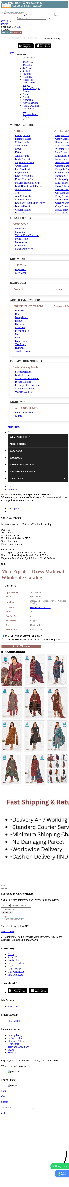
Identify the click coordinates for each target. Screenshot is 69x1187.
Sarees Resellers (23, 371)
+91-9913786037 (12, 2)
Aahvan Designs (31, 88)
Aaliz (25, 94)
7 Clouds (27, 76)
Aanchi (26, 97)
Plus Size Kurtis (23, 169)
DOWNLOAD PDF (14, 652)
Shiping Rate (14, 1021)
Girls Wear (20, 272)
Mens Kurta (21, 228)
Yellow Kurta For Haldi (27, 235)
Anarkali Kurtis (23, 189)
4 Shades (27, 71)
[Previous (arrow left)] (2, 888)
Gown (18, 149)
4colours (27, 73)
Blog (10, 966)
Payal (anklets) (22, 330)
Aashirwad (28, 108)
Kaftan (18, 152)
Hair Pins (20, 347)
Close (19, 26)
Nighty (18, 415)
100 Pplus (28, 62)
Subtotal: (5, 29)
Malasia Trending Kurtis (27, 182)
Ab (24, 111)
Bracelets (19, 310)
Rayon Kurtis (22, 172)
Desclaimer (13, 1044)
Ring (17, 314)
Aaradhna (28, 100)
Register (37, 5)
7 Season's (28, 79)
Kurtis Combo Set (24, 179)
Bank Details (14, 968)
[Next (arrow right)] (5, 888)
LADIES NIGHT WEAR (26, 408)
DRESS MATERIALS (40, 607)
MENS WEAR (21, 224)
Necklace (20, 327)
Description (13, 508)
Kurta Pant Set (22, 159)
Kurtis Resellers (23, 375)
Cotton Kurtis (22, 142)
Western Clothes (23, 392)
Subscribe (7, 912)
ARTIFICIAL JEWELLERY (28, 306)
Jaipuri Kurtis (22, 155)
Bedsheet (18, 289)
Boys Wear (20, 269)
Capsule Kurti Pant (24, 162)
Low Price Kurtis (24, 176)
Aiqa (25, 120)
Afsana (26, 117)
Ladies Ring (21, 341)
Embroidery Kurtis (24, 213)
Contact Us (17, 5)
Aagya (26, 85)
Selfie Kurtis (21, 145)
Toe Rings (20, 344)
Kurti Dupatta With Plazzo (28, 186)
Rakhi (18, 337)
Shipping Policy (16, 1041)
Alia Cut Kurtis (23, 196)
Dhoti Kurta (21, 245)
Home (11, 52)
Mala (17, 334)
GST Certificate (16, 971)
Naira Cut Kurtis (23, 199)
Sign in (27, 5)
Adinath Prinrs (30, 114)
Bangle (18, 320)
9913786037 (7, 931)
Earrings (19, 324)
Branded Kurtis (23, 206)
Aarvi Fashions (30, 102)
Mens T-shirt (21, 238)
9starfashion (29, 82)
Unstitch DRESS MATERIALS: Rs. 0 (23, 636)
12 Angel (27, 68)
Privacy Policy (15, 1035)
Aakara (26, 91)
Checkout (17, 32)
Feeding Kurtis (22, 135)
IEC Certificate (15, 974)
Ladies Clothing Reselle (25, 367)
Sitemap (12, 1052)
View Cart (6, 32)
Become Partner (16, 963)
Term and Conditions (18, 1046)
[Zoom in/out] (5, 885)
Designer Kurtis (23, 138)
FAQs (11, 1049)
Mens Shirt (20, 232)
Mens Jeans (21, 242)
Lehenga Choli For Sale (27, 385)
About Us (13, 957)
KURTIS (18, 131)
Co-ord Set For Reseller (27, 378)
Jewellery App (22, 351)
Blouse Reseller (23, 381)
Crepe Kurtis (21, 165)
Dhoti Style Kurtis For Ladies (30, 203)
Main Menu (14, 426)
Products (12, 489)
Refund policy (15, 1038)
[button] (34, 1183)
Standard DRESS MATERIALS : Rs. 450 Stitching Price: (33, 639)
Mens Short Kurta (24, 248)
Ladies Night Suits (24, 412)
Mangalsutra (21, 317)
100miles (27, 65)
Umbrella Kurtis (23, 209)
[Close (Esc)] (2, 885)
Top (17, 192)
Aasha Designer (31, 105)
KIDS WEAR (20, 265)
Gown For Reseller (24, 388)
